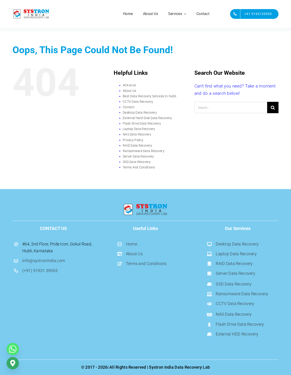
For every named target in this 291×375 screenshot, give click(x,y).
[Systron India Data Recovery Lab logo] (31, 10)
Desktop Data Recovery (140, 112)
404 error (129, 85)
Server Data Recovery (138, 156)
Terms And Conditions (139, 167)
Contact (129, 107)
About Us (129, 90)
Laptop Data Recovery (139, 129)
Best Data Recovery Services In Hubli (149, 96)
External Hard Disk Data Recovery (147, 118)
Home (131, 244)
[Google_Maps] (13, 363)
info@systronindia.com (43, 260)
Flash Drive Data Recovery (142, 123)
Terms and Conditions (146, 263)
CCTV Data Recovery (138, 101)
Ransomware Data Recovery (143, 151)
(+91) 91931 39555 (40, 270)
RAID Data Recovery (137, 145)
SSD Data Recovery (137, 162)
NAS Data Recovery (137, 134)
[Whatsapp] (13, 349)
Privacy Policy (133, 140)
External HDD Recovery (237, 334)
